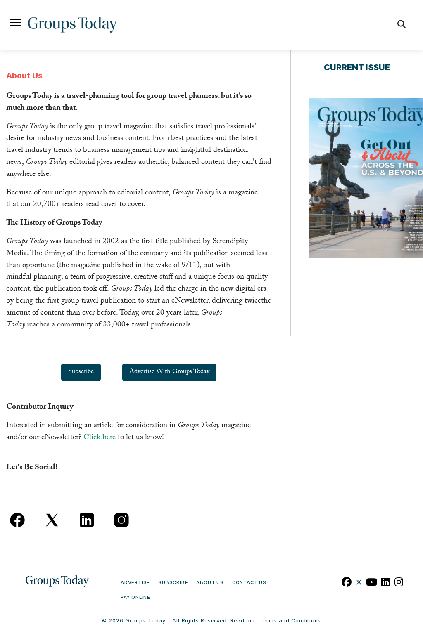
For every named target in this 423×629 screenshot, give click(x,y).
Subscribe (81, 372)
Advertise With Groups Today (169, 372)
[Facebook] (347, 581)
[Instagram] (399, 581)
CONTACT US (249, 582)
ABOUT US (209, 582)
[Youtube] (372, 581)
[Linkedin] (385, 581)
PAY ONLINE (135, 597)
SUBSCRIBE (173, 582)
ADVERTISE (135, 582)
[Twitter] (359, 581)
